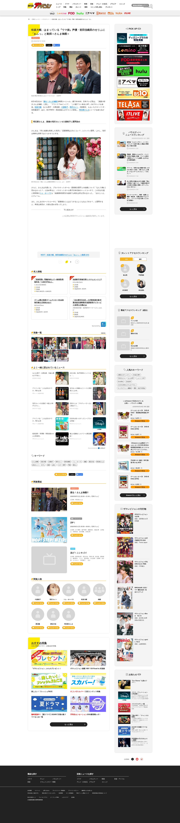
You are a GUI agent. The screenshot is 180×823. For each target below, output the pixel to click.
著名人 (75, 465)
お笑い (54, 465)
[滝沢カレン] (53, 594)
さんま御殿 (35, 461)
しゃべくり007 (140, 378)
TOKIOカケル (121, 378)
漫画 (85, 7)
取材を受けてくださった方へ (49, 793)
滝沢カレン (74, 107)
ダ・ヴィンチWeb (54, 797)
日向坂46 (128, 381)
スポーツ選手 (62, 465)
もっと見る (68, 724)
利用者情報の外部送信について (99, 793)
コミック (122, 3)
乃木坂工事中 (136, 374)
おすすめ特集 (39, 643)
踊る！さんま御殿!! (51, 101)
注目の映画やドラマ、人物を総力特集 (43, 646)
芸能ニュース (36, 19)
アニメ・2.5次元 (101, 3)
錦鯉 (85, 461)
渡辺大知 (91, 461)
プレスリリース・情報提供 (58, 790)
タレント (78, 7)
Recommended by (93, 448)
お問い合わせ (46, 790)
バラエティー (76, 3)
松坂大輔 (38, 107)
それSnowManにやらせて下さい (127, 384)
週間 (140, 259)
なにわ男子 (131, 378)
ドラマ (67, 3)
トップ (58, 7)
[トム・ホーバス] (68, 594)
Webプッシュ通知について (82, 793)
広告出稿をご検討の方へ (33, 793)
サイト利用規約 (69, 793)
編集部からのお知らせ (87, 790)
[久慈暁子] (37, 594)
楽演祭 (72, 797)
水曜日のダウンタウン (124, 374)
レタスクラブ (65, 797)
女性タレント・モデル (38, 465)
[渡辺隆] (37, 618)
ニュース (59, 3)
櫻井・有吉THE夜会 (139, 388)
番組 (70, 7)
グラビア (113, 3)
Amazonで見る (140, 421)
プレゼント (109, 7)
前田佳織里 (67, 461)
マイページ (37, 790)
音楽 (91, 3)
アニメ (42, 778)
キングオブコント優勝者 (125, 388)
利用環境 (61, 793)
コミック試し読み (96, 7)
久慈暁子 (64, 107)
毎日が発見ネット (32, 797)
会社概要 (30, 790)
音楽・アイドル (119, 778)
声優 (69, 465)
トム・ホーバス (45, 193)
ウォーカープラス (43, 797)
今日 (126, 259)
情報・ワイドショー (76, 518)
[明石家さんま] (68, 618)
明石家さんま (84, 110)
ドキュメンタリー (46, 782)
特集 (64, 7)
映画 (85, 3)
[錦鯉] (99, 594)
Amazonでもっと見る (133, 495)
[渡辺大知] (53, 618)
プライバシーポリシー (73, 790)
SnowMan (121, 381)
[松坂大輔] (84, 594)
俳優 (48, 465)
